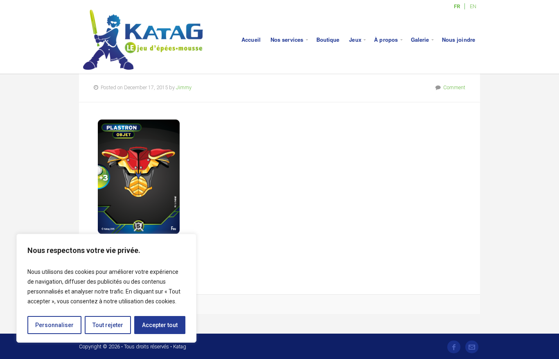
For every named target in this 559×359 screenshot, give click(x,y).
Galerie (420, 39)
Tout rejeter (107, 325)
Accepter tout (160, 325)
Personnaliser (54, 325)
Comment (454, 87)
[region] (106, 288)
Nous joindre (458, 39)
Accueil (251, 39)
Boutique (328, 39)
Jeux (355, 39)
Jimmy (184, 87)
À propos (386, 39)
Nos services (286, 39)
